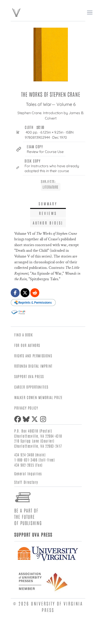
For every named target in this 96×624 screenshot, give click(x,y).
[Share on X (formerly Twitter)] (25, 292)
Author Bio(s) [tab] (48, 222)
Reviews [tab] (48, 213)
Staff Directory (26, 482)
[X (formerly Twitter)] (35, 419)
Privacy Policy (26, 408)
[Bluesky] (27, 419)
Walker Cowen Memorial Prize (38, 397)
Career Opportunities (31, 387)
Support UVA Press (29, 376)
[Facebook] (18, 419)
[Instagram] (44, 419)
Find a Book (23, 334)
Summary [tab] (48, 203)
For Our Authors (27, 345)
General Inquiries (28, 473)
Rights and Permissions (33, 355)
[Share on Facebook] (15, 292)
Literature (51, 187)
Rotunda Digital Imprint (33, 366)
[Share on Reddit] (34, 292)
